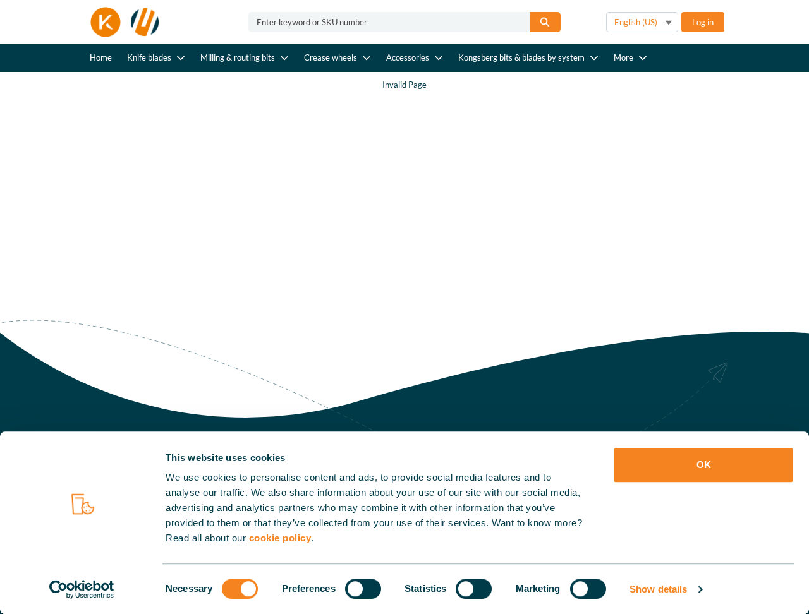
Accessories (407, 57)
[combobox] (384, 22)
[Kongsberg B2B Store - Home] (125, 22)
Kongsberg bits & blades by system (521, 57)
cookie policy (280, 538)
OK (703, 464)
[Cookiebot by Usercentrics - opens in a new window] (82, 589)
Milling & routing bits (237, 57)
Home (101, 57)
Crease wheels (330, 57)
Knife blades (149, 57)
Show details (658, 589)
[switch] (363, 589)
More (623, 57)
